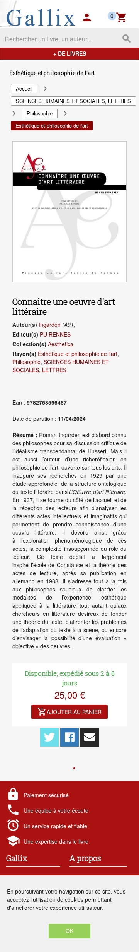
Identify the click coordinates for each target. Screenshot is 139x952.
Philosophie (26, 362)
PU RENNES (55, 334)
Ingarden (50, 324)
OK (69, 931)
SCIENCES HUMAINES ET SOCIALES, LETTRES (60, 366)
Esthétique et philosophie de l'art (77, 353)
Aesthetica (60, 344)
